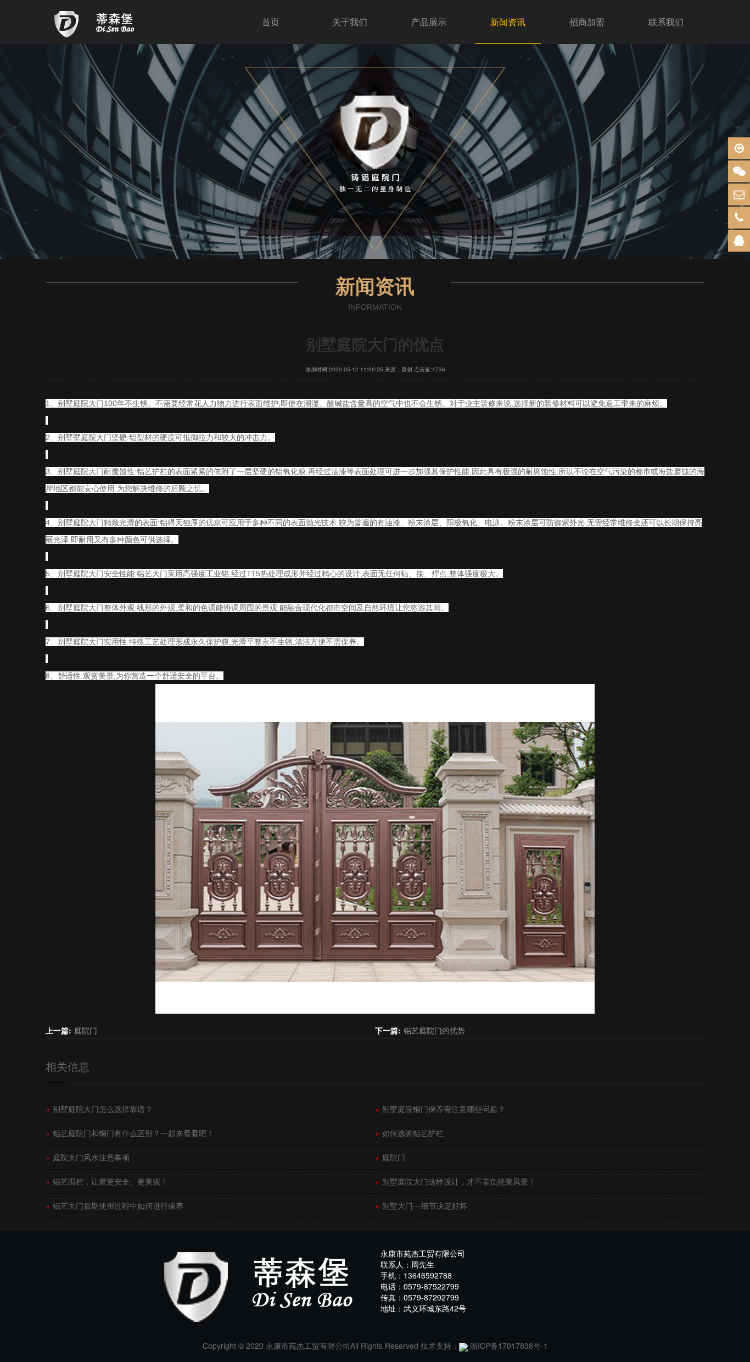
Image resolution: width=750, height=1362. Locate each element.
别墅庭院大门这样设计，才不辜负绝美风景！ (455, 1181)
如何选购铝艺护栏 (409, 1132)
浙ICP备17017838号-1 (509, 1345)
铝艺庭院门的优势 (434, 1030)
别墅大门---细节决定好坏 (421, 1205)
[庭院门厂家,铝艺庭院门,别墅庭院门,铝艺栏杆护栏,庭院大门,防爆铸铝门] (96, 21)
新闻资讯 (507, 21)
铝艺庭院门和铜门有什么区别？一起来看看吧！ (130, 1132)
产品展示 (428, 21)
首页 (270, 21)
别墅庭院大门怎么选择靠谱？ (99, 1108)
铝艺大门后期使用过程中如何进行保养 (114, 1205)
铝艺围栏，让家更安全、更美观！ (107, 1181)
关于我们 (349, 21)
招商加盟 (587, 21)
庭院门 (85, 1030)
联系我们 (666, 21)
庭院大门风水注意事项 (88, 1157)
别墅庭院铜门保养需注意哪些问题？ (440, 1108)
